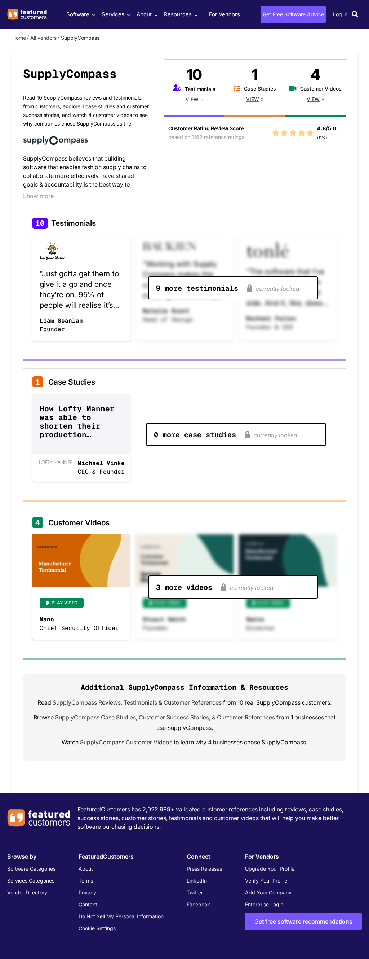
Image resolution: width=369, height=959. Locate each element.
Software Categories (31, 869)
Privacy (87, 892)
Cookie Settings (97, 928)
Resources (178, 14)
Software (77, 14)
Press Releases (204, 869)
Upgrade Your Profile (269, 869)
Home (19, 38)
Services (113, 14)
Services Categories (30, 880)
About (144, 14)
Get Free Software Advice (293, 14)
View (192, 99)
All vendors (43, 38)
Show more (38, 196)
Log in (340, 14)
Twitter (195, 892)
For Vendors (224, 14)
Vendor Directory (27, 892)
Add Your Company (268, 892)
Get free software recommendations (303, 921)
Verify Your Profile (266, 880)
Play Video (64, 602)
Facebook (198, 904)
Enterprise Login (264, 904)
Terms (86, 880)
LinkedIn (197, 880)
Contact (88, 904)
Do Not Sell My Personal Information (121, 916)
